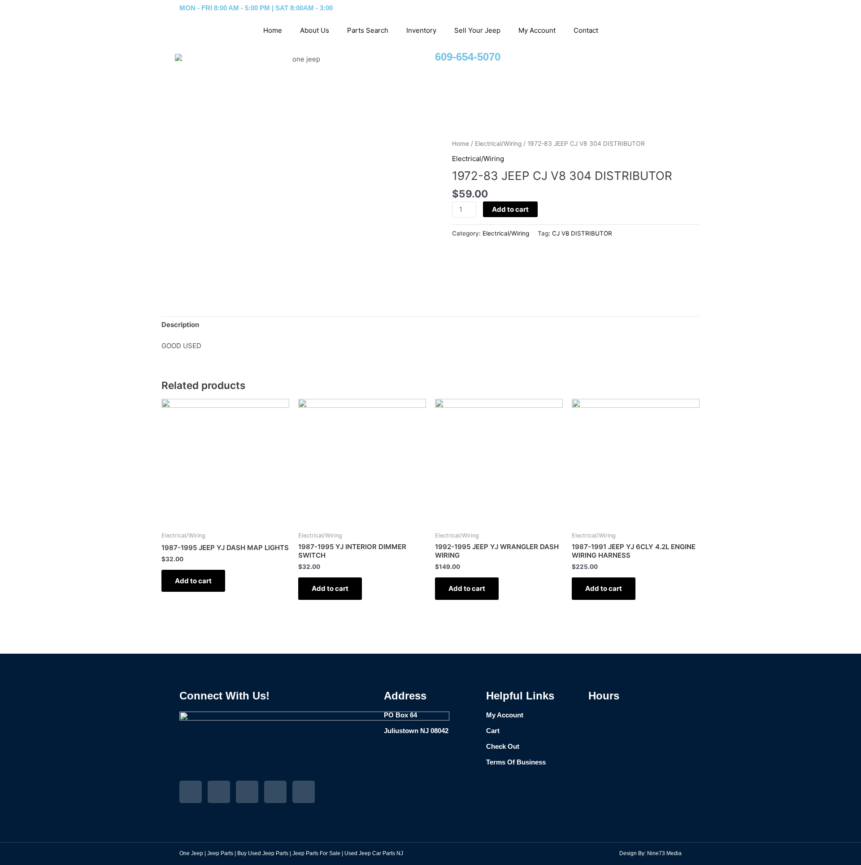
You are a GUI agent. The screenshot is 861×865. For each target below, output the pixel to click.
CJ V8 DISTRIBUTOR (582, 233)
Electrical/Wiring (498, 143)
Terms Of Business (516, 762)
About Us (314, 30)
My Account (537, 30)
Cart (493, 730)
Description (180, 324)
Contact (586, 30)
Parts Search (367, 30)
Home (272, 30)
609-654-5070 (467, 57)
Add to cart (510, 209)
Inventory (421, 30)
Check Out (502, 746)
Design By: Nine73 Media (650, 853)
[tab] (180, 325)
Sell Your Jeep (477, 30)
